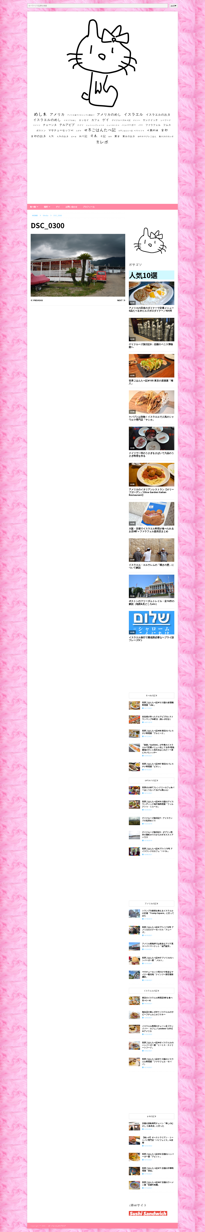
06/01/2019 (148, 722)
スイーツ (36, 125)
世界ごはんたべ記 (100, 130)
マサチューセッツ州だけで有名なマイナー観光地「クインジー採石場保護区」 (157, 974)
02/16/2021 (148, 1067)
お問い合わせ (71, 206)
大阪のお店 (63, 136)
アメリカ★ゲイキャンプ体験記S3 (80, 115)
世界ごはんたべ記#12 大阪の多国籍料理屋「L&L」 (158, 703)
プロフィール (89, 206)
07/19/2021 (148, 1174)
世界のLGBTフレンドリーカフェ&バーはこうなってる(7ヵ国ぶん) (158, 788)
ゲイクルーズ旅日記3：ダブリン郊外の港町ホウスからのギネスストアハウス (157, 834)
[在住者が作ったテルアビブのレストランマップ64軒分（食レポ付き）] (134, 719)
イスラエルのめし (47, 119)
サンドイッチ (150, 120)
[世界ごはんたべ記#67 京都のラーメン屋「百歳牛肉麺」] (134, 1185)
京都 (164, 130)
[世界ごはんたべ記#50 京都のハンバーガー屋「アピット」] (134, 1157)
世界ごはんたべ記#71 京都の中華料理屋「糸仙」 (158, 1169)
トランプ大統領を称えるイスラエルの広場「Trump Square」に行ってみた (158, 913)
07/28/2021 (148, 980)
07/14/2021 (148, 1188)
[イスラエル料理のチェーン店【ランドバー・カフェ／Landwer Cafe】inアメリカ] (134, 1029)
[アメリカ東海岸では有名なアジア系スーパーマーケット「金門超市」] (134, 946)
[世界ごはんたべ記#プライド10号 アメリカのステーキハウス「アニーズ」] (134, 930)
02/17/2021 (148, 708)
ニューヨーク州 (113, 125)
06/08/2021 (148, 854)
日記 (103, 136)
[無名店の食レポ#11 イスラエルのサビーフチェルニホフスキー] (134, 1015)
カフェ (95, 120)
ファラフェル (153, 125)
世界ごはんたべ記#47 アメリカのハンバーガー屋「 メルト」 (158, 959)
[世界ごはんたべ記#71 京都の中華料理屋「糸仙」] (134, 1171)
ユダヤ (78, 130)
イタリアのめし (70, 120)
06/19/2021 (148, 935)
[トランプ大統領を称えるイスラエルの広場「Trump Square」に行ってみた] (134, 913)
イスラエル (133, 114)
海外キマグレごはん (147, 136)
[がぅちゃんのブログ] (102, 106)
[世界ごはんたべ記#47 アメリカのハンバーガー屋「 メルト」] (134, 960)
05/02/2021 (148, 1051)
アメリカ (57, 114)
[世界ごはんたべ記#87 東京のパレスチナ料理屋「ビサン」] (134, 767)
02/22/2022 (148, 1146)
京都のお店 (38, 136)
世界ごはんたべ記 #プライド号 (131, 130)
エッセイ (84, 120)
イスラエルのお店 (158, 114)
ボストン (41, 130)
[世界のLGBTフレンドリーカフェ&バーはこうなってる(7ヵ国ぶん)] (134, 790)
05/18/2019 (148, 840)
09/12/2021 (148, 736)
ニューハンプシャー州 (95, 125)
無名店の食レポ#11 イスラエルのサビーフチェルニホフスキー (158, 1013)
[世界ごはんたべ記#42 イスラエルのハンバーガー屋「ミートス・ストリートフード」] (134, 1045)
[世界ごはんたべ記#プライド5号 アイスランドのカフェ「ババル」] (134, 851)
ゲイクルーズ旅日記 (121, 120)
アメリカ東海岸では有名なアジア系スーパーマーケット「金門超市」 (157, 944)
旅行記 (83, 136)
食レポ (102, 142)
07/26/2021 (148, 949)
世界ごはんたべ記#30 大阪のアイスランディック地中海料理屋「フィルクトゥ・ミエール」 (158, 804)
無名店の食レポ (166, 136)
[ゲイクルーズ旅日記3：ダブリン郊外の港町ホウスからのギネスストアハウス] (134, 835)
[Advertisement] (102, 176)
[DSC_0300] (78, 295)
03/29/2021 (148, 810)
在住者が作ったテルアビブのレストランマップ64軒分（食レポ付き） (157, 717)
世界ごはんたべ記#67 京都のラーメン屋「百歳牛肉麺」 (158, 1183)
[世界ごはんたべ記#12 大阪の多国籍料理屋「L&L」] (134, 705)
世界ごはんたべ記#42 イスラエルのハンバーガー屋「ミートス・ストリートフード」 (158, 1045)
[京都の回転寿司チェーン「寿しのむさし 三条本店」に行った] (134, 1126)
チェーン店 (50, 125)
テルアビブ (67, 124)
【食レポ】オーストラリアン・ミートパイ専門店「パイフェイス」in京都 (157, 1140)
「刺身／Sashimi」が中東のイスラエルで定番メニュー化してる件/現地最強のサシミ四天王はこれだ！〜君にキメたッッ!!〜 (158, 748)
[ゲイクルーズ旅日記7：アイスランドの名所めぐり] (134, 821)
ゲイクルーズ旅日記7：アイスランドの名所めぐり (157, 819)
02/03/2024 (148, 1129)
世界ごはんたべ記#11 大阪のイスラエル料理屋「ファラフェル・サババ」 (158, 1061)
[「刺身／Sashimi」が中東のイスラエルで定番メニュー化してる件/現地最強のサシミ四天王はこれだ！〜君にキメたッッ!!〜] (134, 748)
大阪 (51, 136)
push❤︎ (173, 6)
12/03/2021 (148, 1018)
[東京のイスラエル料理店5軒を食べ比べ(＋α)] (134, 1000)
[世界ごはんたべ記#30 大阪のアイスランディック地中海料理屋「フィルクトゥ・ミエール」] (134, 804)
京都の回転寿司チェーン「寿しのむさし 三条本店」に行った (157, 1124)
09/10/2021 (148, 770)
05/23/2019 (148, 824)
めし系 (40, 114)
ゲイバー (136, 120)
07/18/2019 (148, 919)
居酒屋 (74, 136)
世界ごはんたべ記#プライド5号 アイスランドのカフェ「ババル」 (157, 849)
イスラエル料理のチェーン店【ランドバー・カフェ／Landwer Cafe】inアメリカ (158, 1028)
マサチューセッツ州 (60, 130)
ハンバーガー (129, 125)
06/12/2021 (148, 793)
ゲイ (105, 119)
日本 (94, 135)
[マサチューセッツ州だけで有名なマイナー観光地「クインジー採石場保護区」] (134, 975)
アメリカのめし (109, 114)
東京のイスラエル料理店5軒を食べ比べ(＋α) (157, 998)
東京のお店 (129, 136)
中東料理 (153, 130)
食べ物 (33, 206)
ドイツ (80, 125)
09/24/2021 (148, 1003)
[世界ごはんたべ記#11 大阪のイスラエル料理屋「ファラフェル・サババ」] (134, 1062)
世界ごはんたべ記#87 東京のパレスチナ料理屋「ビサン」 (158, 765)
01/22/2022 (148, 1034)
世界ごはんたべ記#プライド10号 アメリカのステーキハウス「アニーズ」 (158, 929)
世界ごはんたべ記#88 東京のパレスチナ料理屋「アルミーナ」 (158, 731)
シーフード (166, 120)
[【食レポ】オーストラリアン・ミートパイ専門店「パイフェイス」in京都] (134, 1140)
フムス (167, 125)
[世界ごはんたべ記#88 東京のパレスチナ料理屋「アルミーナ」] (134, 733)
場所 (46, 206)
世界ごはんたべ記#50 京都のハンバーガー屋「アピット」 (158, 1155)
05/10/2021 (148, 963)
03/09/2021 (148, 756)
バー (141, 125)
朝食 (110, 136)
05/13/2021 (148, 1160)
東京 (117, 136)
